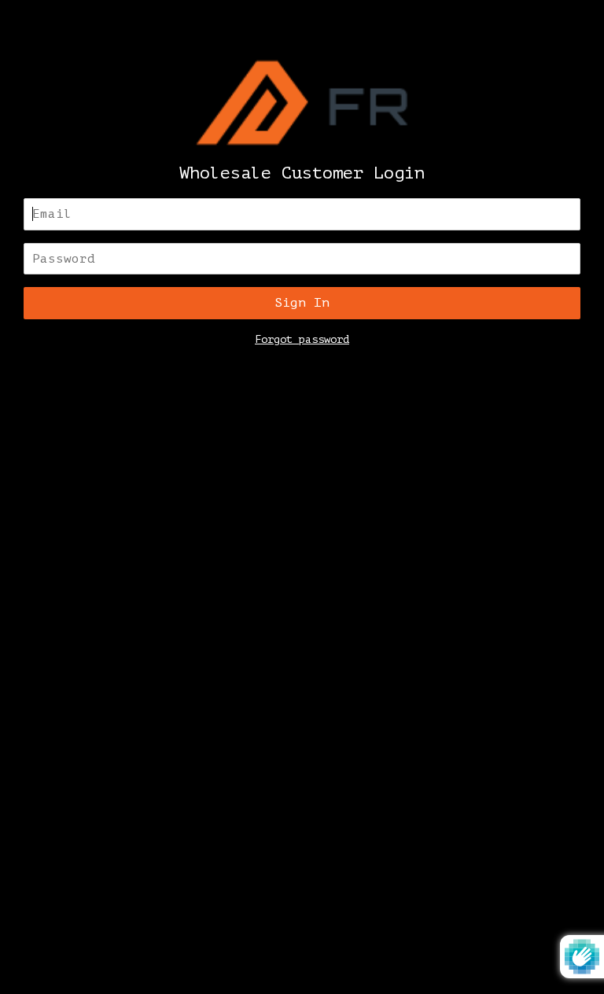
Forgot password (302, 339)
